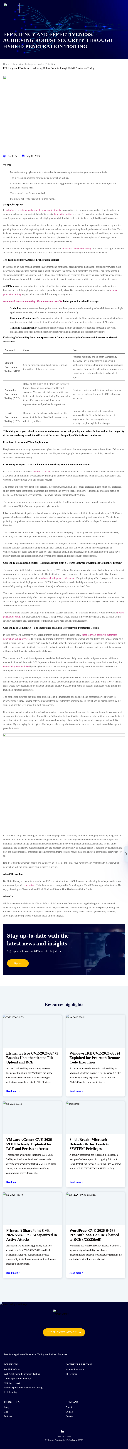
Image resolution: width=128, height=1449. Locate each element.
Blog (6, 1407)
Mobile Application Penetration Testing (23, 1387)
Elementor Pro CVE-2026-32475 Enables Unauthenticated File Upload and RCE (32, 1057)
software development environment (57, 578)
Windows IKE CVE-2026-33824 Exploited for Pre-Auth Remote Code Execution (94, 1057)
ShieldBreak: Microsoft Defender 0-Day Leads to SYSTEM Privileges (89, 1144)
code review (28, 885)
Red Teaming (10, 1392)
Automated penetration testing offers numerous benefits (32, 301)
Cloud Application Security (17, 1378)
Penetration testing (63, 214)
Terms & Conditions (64, 1437)
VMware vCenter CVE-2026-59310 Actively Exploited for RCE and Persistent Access (29, 1144)
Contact (69, 1411)
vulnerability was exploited (16, 666)
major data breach (41, 471)
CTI (6, 1411)
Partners (8, 1416)
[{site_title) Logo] (64, 1317)
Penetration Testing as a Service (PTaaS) (33, 64)
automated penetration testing (76, 248)
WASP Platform (12, 1369)
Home (6, 64)
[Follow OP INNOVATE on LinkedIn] (62, 1432)
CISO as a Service (13, 1383)
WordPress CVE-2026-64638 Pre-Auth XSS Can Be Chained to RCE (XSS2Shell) (94, 1235)
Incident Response (75, 1369)
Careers (69, 1416)
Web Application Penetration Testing (22, 1374)
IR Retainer (71, 1374)
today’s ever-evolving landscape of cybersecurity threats (33, 210)
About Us (70, 1407)
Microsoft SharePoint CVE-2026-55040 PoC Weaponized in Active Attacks (31, 1235)
